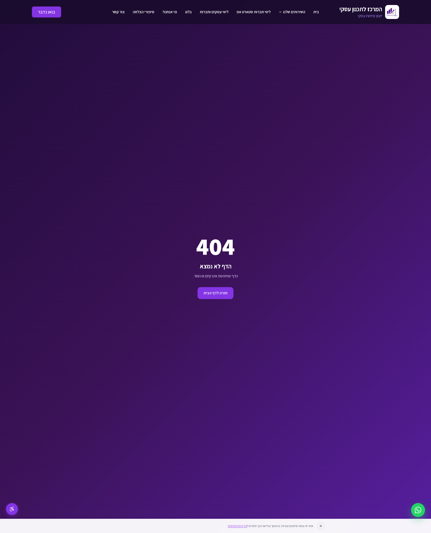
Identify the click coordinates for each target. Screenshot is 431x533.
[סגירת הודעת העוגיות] (320, 526)
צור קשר (118, 11)
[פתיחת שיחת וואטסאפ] (418, 510)
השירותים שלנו (294, 11)
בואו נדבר (46, 12)
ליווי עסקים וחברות (214, 11)
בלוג (188, 11)
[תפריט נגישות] (12, 509)
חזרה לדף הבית (215, 293)
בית (316, 11)
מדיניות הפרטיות (237, 526)
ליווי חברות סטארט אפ (253, 11)
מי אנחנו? (169, 11)
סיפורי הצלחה (143, 11)
